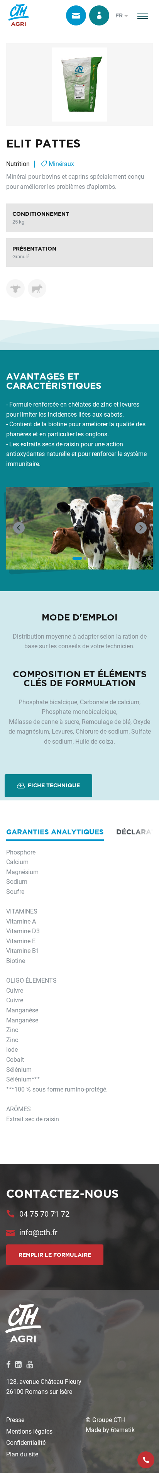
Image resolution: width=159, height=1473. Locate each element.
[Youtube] (29, 1364)
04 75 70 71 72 (44, 1214)
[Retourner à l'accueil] (18, 15)
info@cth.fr (38, 1232)
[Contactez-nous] (76, 15)
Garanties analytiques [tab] (55, 832)
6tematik (123, 1430)
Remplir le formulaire (55, 1255)
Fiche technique (53, 785)
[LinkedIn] (18, 1364)
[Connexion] (99, 15)
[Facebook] (8, 1364)
